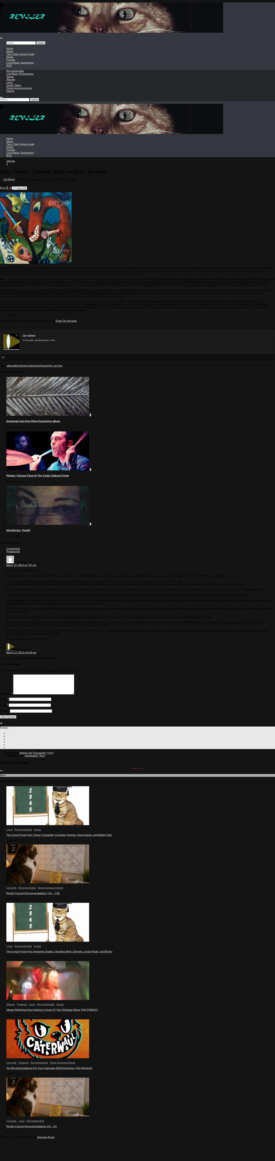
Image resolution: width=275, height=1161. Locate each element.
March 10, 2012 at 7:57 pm (21, 565)
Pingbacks (13, 551)
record (28, 365)
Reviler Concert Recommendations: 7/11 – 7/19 (33, 893)
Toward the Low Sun (51, 365)
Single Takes (13, 85)
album (10, 365)
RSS (9, 65)
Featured (22, 1004)
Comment (6, 693)
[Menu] (1, 38)
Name (4, 699)
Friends (10, 60)
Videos (10, 91)
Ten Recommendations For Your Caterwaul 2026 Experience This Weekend (49, 1068)
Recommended (15, 71)
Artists (9, 57)
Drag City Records (66, 321)
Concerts (11, 888)
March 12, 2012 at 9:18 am (21, 652)
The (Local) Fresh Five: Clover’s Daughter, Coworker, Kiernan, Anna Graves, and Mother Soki (59, 835)
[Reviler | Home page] (111, 31)
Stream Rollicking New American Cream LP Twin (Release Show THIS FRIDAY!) (52, 1010)
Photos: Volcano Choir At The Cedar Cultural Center (37, 475)
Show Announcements (19, 88)
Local (9, 82)
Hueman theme (46, 1137)
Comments (13, 548)
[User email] (3, 357)
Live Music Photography (20, 74)
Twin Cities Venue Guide (20, 54)
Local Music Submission (20, 62)
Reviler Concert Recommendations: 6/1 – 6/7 (31, 1126)
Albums (10, 79)
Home (9, 48)
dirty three (19, 365)
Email (4, 705)
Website (4, 711)
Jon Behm (9, 179)
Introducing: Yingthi (18, 530)
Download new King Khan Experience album (33, 421)
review (35, 365)
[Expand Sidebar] (1, 723)
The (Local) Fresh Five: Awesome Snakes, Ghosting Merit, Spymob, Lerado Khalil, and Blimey (59, 951)
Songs (10, 76)
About (9, 51)
